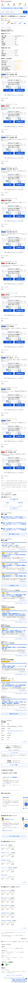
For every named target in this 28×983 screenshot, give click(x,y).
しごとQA (8, 5)
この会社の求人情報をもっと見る (20, 603)
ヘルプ (23, 92)
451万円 (12, 924)
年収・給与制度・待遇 (12, 74)
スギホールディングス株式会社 (10, 777)
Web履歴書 (17, 948)
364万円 (12, 917)
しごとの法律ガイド (14, 957)
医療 (8, 724)
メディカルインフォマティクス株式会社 (10, 590)
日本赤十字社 (6, 797)
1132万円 (12, 856)
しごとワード (4, 959)
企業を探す (2, 5)
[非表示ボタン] (26, 978)
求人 (8, 23)
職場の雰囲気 (8, 200)
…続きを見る (8, 783)
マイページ (25, 5)
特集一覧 (14, 5)
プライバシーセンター (17, 977)
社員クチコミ (14, 23)
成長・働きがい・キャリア (13, 357)
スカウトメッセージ (5, 948)
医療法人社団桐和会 (5, 626)
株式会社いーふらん (9, 819)
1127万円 (12, 864)
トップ (2, 23)
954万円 (12, 871)
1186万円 (12, 849)
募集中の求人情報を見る (8, 830)
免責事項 (11, 978)
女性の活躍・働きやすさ (12, 169)
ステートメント (6, 978)
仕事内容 (7, 106)
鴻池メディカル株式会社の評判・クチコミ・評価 (9, 72)
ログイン (15, 95)
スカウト (19, 5)
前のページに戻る (6, 27)
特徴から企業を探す (10, 952)
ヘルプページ (22, 932)
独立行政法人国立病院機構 (7, 659)
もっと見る (24, 741)
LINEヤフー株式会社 (5, 969)
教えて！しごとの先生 (5, 957)
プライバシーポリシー (8, 977)
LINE (9, 964)
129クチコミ (14, 18)
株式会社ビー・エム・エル (7, 678)
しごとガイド (21, 957)
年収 (20, 23)
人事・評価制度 (10, 326)
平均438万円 (21, 18)
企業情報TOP (15, 941)
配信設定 (21, 948)
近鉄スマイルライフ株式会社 (8, 643)
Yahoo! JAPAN (19, 975)
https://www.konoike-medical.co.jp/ (14, 730)
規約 (23, 977)
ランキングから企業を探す (19, 952)
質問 (25, 23)
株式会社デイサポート (6, 697)
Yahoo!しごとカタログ (7, 941)
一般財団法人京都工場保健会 (8, 607)
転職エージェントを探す (6, 953)
